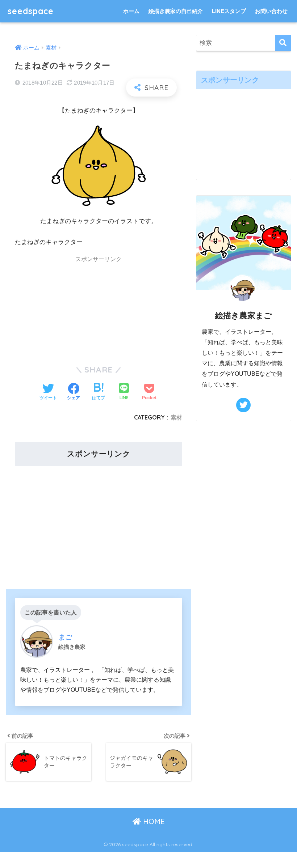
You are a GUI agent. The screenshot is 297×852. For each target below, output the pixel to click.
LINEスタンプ (229, 11)
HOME (153, 821)
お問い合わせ (271, 11)
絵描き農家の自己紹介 (175, 11)
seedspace (31, 11)
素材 (176, 417)
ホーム (131, 11)
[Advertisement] (55, 310)
